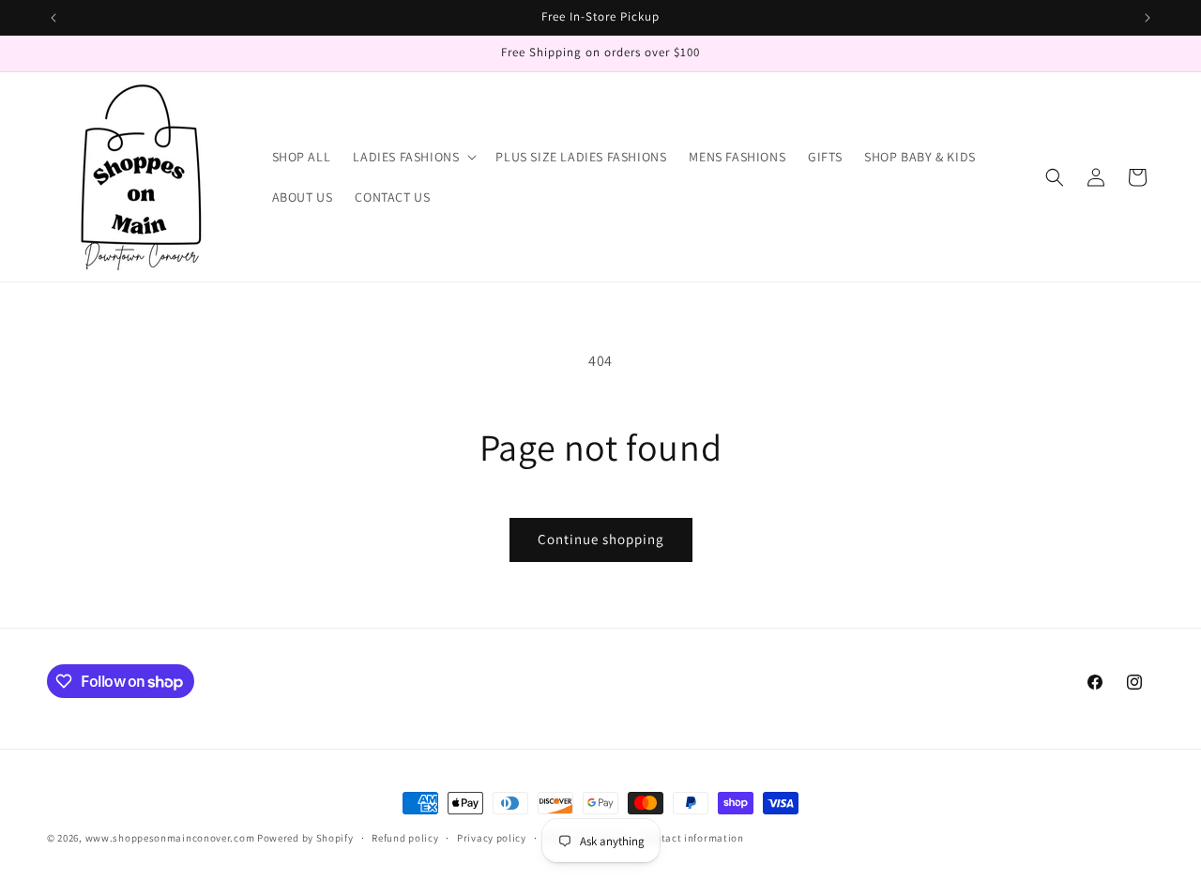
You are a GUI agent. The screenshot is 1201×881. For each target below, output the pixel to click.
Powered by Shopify (305, 837)
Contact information (692, 837)
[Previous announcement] (53, 18)
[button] (413, 156)
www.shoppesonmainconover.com (170, 837)
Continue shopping (601, 539)
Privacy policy (491, 837)
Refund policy (405, 837)
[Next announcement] (1147, 18)
